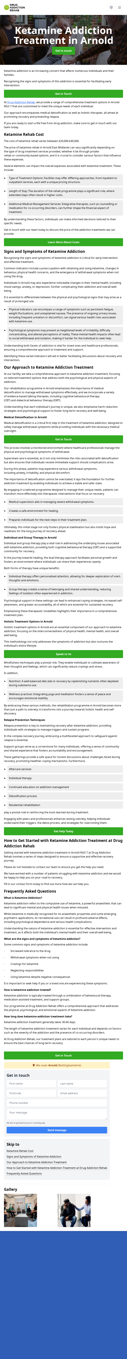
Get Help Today (63, 831)
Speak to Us (63, 654)
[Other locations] (111, 7)
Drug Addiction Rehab (21, 102)
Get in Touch (63, 94)
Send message (57, 1130)
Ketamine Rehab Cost (20, 1151)
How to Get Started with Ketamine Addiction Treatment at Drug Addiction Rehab (57, 1168)
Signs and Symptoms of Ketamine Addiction (34, 1156)
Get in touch (63, 51)
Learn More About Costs (63, 242)
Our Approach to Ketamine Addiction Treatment (37, 1162)
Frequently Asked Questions (24, 1173)
